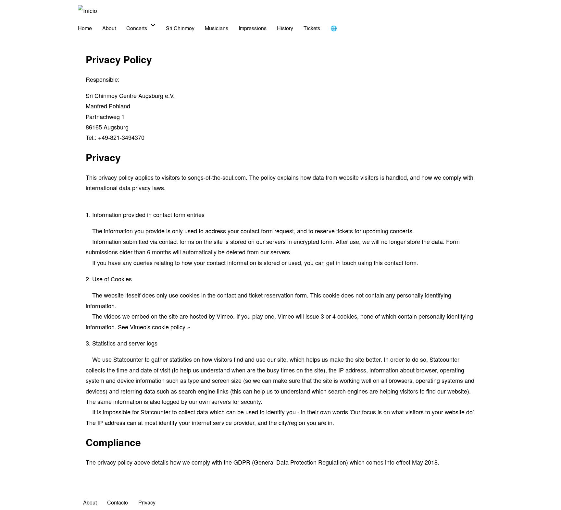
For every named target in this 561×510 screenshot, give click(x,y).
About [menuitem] (109, 28)
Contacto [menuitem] (117, 502)
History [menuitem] (285, 28)
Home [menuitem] (85, 28)
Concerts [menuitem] (136, 28)
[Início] (87, 10)
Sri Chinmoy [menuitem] (180, 28)
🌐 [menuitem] (333, 28)
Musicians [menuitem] (216, 28)
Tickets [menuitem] (312, 28)
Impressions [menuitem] (253, 28)
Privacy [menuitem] (147, 502)
